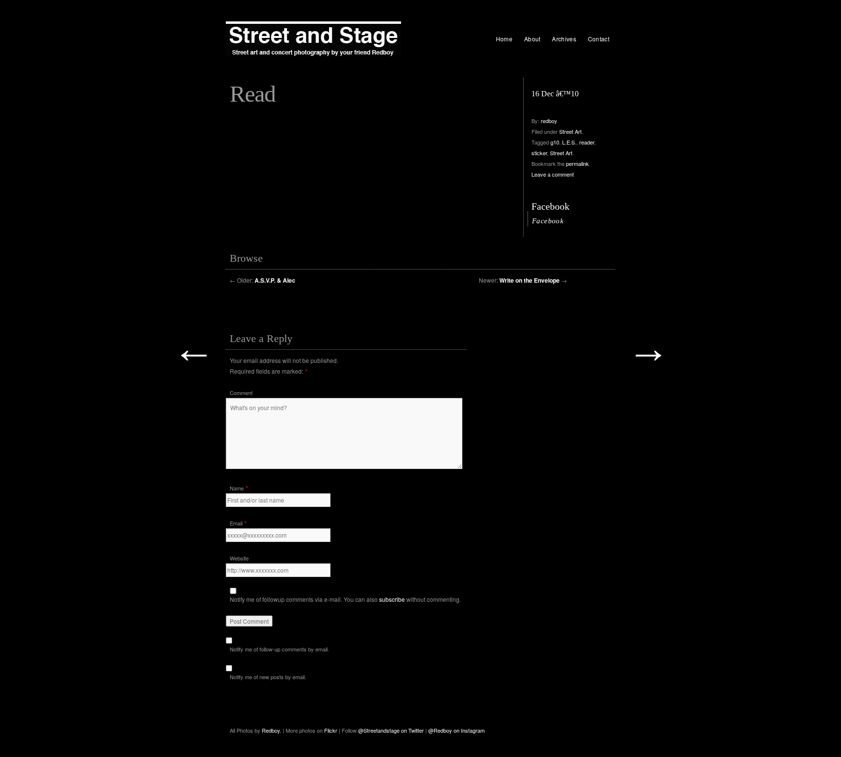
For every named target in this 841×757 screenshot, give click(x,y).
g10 (554, 142)
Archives (564, 39)
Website (239, 558)
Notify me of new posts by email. (268, 677)
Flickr (331, 730)
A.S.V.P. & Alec (275, 280)
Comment (241, 393)
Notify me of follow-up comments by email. (279, 649)
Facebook (550, 206)
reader (586, 142)
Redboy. (271, 730)
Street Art (570, 131)
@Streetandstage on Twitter (391, 730)
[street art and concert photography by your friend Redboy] (313, 38)
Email (236, 523)
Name (237, 488)
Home (504, 39)
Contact (598, 39)
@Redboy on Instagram (456, 730)
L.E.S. (569, 142)
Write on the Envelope (529, 280)
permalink (577, 163)
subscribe (392, 599)
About (532, 39)
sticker (539, 153)
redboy (549, 121)
